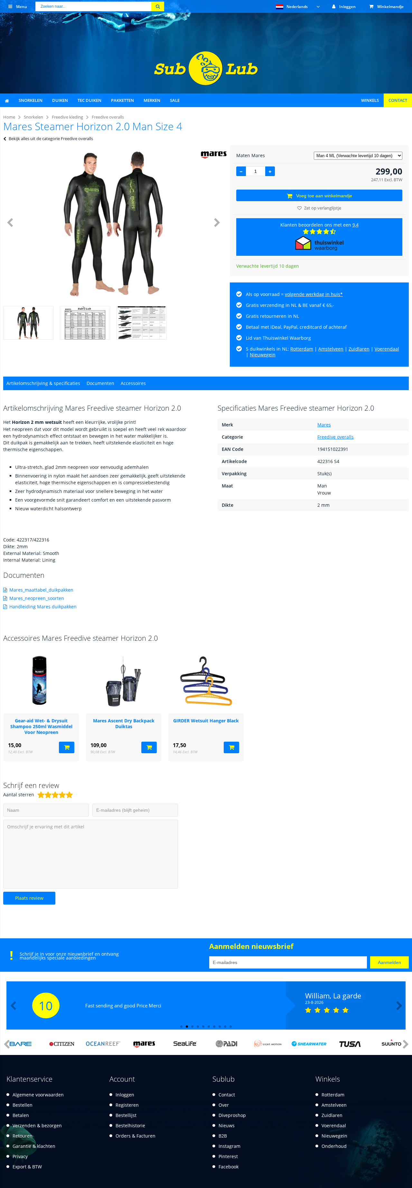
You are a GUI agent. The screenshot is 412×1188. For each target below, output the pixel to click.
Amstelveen (330, 349)
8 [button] (220, 1026)
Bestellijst (126, 1115)
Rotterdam (301, 349)
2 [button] (187, 1026)
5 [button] (203, 1026)
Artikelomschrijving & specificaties (43, 383)
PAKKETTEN (122, 100)
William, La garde (333, 995)
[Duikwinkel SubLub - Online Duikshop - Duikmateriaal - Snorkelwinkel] (206, 83)
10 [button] (230, 1026)
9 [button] (225, 1026)
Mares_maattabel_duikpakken (41, 590)
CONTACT (398, 100)
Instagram (229, 1146)
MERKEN (152, 100)
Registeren (127, 1105)
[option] (113, 222)
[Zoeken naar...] (157, 6)
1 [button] (181, 1026)
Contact (227, 1095)
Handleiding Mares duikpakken (43, 606)
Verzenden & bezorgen (37, 1125)
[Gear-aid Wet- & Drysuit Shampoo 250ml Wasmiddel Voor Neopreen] (41, 681)
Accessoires (133, 383)
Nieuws (227, 1125)
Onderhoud (334, 1146)
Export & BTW (27, 1167)
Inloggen (125, 1095)
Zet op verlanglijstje (322, 208)
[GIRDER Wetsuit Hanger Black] (206, 681)
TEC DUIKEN (89, 100)
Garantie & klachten (34, 1146)
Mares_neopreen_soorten (36, 598)
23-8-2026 (314, 1002)
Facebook (229, 1167)
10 (46, 1005)
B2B (223, 1136)
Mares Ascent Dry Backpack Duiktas (123, 723)
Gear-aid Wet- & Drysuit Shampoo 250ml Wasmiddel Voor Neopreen (41, 726)
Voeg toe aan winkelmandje (324, 195)
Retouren (23, 1136)
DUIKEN (60, 100)
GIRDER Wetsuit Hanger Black (206, 721)
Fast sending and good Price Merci (123, 1005)
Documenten (100, 383)
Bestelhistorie (130, 1125)
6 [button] (209, 1026)
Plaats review (29, 898)
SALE (175, 100)
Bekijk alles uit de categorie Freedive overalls (51, 138)
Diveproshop (232, 1115)
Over (224, 1105)
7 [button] (214, 1026)
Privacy (20, 1156)
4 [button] (198, 1026)
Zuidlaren (359, 349)
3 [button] (192, 1026)
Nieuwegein (263, 355)
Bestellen (23, 1105)
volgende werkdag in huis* (314, 294)
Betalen (21, 1115)
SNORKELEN (30, 100)
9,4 (355, 225)
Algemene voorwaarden (38, 1095)
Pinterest (228, 1156)
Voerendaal (387, 349)
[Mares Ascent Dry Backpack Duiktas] (123, 681)
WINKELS (370, 100)
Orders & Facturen (135, 1136)
